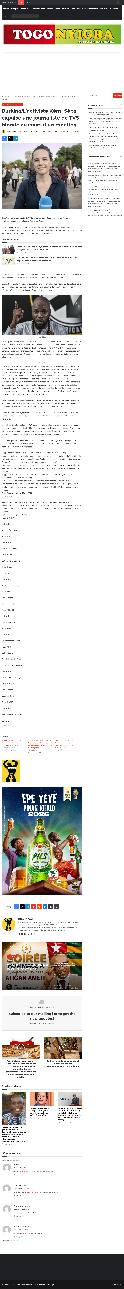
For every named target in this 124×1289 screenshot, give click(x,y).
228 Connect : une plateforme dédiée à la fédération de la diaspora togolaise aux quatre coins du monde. (58, 2)
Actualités (104, 9)
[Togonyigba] (62, 36)
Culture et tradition (37, 9)
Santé (73, 9)
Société (50, 9)
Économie (24, 9)
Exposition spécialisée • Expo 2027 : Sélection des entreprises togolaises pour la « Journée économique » (27, 966)
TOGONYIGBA (11, 131)
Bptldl (16, 1164)
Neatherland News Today (95, 198)
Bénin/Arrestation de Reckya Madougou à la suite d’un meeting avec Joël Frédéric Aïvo (40, 1111)
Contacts (114, 9)
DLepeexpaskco (21, 1185)
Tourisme (65, 9)
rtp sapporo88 (92, 187)
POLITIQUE (12, 96)
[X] (24, 934)
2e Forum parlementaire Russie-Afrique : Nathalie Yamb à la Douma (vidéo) (65, 742)
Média (19, 104)
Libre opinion (92, 9)
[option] (42, 966)
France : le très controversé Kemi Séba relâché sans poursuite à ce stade (12, 742)
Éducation (81, 9)
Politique (14, 9)
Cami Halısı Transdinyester (96, 210)
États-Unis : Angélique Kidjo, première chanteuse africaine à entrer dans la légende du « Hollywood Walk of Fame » (105, 121)
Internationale (21, 96)
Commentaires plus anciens (10, 1160)
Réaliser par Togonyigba (46, 1285)
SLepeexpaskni (21, 1226)
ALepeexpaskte (21, 1206)
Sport (57, 9)
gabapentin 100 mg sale (33, 1192)
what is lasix (27, 1233)
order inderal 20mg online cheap (32, 1171)
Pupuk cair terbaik (93, 163)
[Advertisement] (62, 71)
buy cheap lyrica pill (43, 1213)
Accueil (6, 9)
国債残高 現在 (92, 175)
